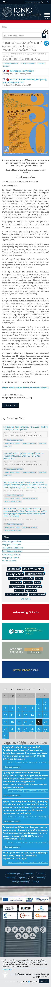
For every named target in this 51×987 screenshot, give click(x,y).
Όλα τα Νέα (25, 599)
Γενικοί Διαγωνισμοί (37, 594)
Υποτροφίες (14, 568)
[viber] (43, 929)
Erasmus (28, 582)
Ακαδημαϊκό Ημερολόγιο (12, 548)
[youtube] (22, 929)
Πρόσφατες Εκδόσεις (11, 554)
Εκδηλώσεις (15, 574)
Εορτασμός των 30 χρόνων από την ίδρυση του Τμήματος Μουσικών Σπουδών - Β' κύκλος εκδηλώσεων (23, 456)
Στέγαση (39, 578)
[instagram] (29, 929)
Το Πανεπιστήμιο (13, 873)
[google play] (25, 936)
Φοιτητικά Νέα (33, 569)
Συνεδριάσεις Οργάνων (12, 551)
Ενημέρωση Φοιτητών (11, 544)
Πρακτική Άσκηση (35, 573)
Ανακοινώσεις (34, 586)
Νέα (6, 537)
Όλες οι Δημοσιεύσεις (11, 541)
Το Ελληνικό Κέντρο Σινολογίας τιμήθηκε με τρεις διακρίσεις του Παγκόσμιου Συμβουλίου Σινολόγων (25, 855)
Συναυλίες (41, 63)
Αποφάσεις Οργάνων (29, 499)
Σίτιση (37, 582)
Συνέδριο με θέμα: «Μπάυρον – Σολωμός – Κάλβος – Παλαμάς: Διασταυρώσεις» (25, 428)
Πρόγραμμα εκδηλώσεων (21, 71)
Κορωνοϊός (19, 590)
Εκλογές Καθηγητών (17, 587)
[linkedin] (36, 929)
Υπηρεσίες (10, 877)
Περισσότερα (7, 970)
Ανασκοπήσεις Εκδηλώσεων (16, 594)
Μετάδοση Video (9, 560)
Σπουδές (40, 873)
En (48, 2)
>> (45, 689)
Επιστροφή (10, 405)
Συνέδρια (6, 66)
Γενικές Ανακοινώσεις (10, 63)
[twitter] (15, 929)
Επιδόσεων (34, 981)
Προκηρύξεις (31, 590)
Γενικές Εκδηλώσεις (28, 63)
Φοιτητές (41, 877)
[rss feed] (18, 936)
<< (5, 689)
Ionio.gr (36, 881)
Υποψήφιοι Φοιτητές (20, 881)
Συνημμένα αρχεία (14, 440)
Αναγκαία (23, 981)
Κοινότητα (29, 873)
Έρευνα (22, 877)
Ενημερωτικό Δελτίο (10, 557)
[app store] (32, 936)
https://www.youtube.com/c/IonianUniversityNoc (25, 387)
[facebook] (8, 929)
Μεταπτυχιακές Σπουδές (12, 501)
